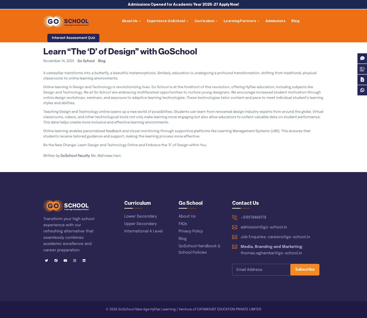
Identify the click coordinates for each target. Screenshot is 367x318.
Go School (86, 61)
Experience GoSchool (166, 21)
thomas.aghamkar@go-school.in (271, 253)
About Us (130, 21)
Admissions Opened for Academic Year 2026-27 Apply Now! (183, 4)
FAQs (183, 224)
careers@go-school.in (289, 237)
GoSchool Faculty (75, 156)
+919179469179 (253, 217)
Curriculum (204, 21)
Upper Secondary (140, 224)
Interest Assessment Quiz (73, 38)
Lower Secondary (140, 216)
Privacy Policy (191, 231)
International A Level (143, 231)
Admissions (275, 21)
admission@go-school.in (264, 227)
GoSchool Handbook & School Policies (199, 249)
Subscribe (305, 269)
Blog (295, 21)
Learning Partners (240, 21)
